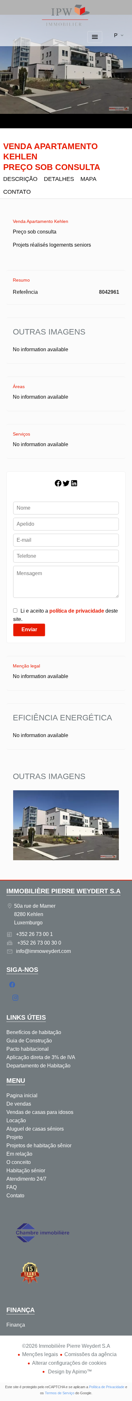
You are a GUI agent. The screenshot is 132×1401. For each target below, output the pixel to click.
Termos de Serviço (59, 1393)
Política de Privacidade (106, 1387)
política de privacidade (76, 611)
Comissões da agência (90, 1354)
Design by (69, 1371)
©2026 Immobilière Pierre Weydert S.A (66, 1346)
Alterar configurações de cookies (69, 1363)
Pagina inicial (66, 16)
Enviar (29, 629)
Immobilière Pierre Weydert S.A (63, 891)
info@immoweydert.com (43, 951)
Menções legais (40, 1354)
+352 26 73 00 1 (34, 934)
